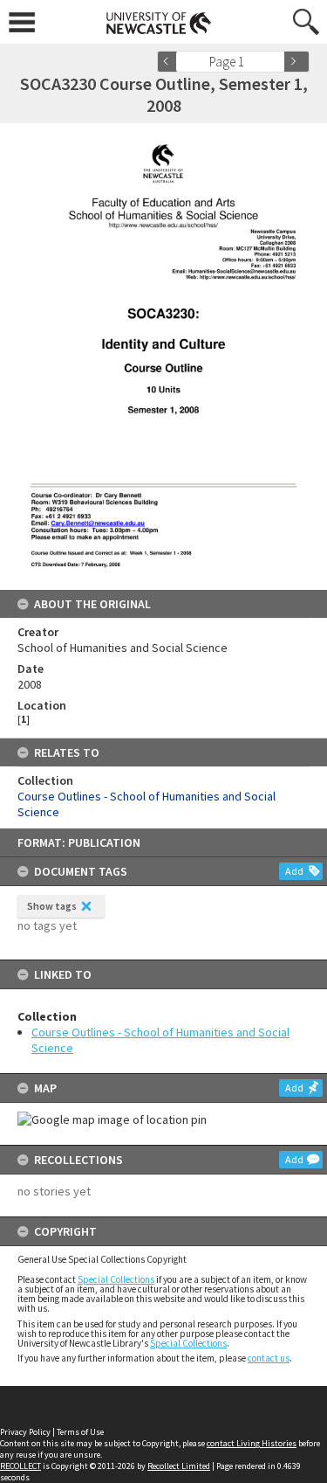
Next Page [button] (296, 62)
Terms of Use (80, 1432)
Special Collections (116, 1279)
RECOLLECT (20, 1466)
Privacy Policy (25, 1432)
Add (294, 870)
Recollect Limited (178, 1466)
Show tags (52, 905)
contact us (269, 1358)
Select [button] (276, 62)
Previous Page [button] (170, 62)
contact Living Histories (251, 1443)
